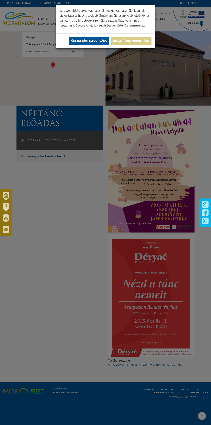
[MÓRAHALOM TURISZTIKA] (5, 207)
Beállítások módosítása (131, 41)
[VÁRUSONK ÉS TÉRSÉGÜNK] (5, 196)
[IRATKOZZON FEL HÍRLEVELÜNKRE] (5, 229)
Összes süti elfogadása (89, 41)
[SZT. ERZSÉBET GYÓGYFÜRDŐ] (5, 218)
